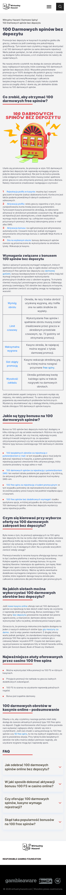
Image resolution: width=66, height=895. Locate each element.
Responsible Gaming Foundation (22, 859)
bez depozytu (19, 614)
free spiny (48, 367)
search (60, 4)
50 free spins (20, 733)
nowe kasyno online (17, 606)
